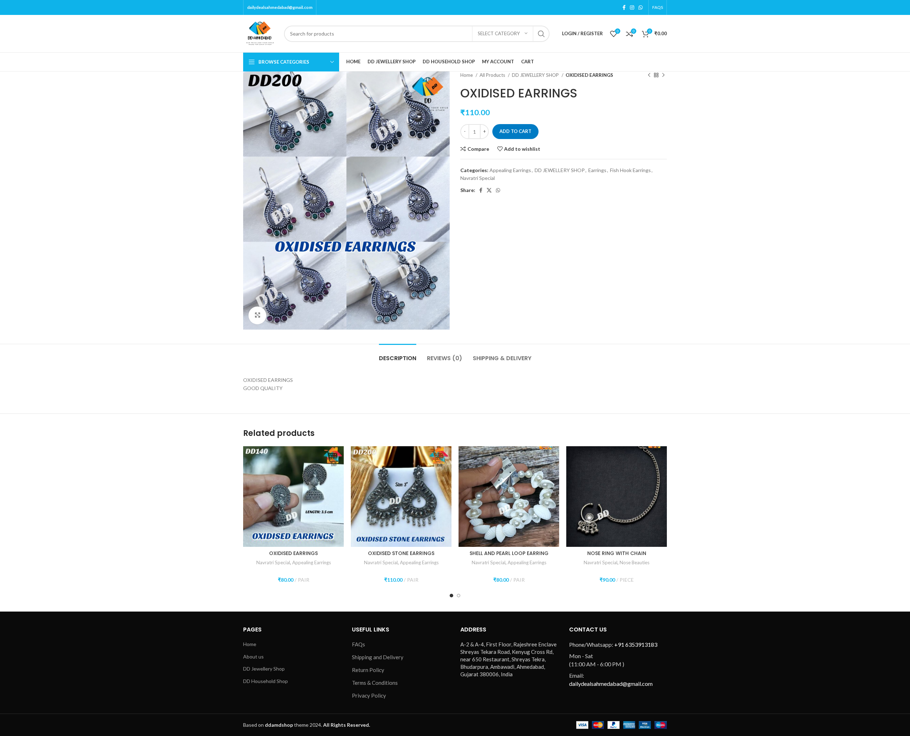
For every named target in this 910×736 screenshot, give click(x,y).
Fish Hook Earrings (630, 170)
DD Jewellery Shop (264, 669)
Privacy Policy (369, 695)
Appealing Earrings (510, 170)
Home (467, 75)
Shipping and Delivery (377, 657)
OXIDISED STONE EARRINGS (401, 553)
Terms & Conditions (375, 682)
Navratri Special (477, 178)
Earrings (597, 170)
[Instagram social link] (632, 7)
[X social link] (489, 190)
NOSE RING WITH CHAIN (616, 553)
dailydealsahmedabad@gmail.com (279, 7)
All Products (493, 75)
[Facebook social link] (624, 7)
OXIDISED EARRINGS (293, 553)
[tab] (397, 355)
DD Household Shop (265, 681)
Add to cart (515, 131)
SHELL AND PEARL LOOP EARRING (509, 553)
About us (253, 657)
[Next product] (663, 75)
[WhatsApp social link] (640, 7)
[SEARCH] (541, 34)
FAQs (358, 644)
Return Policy (368, 670)
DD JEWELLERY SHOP (536, 75)
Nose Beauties (634, 562)
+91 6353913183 (635, 644)
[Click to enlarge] (257, 315)
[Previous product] (649, 75)
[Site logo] (260, 33)
